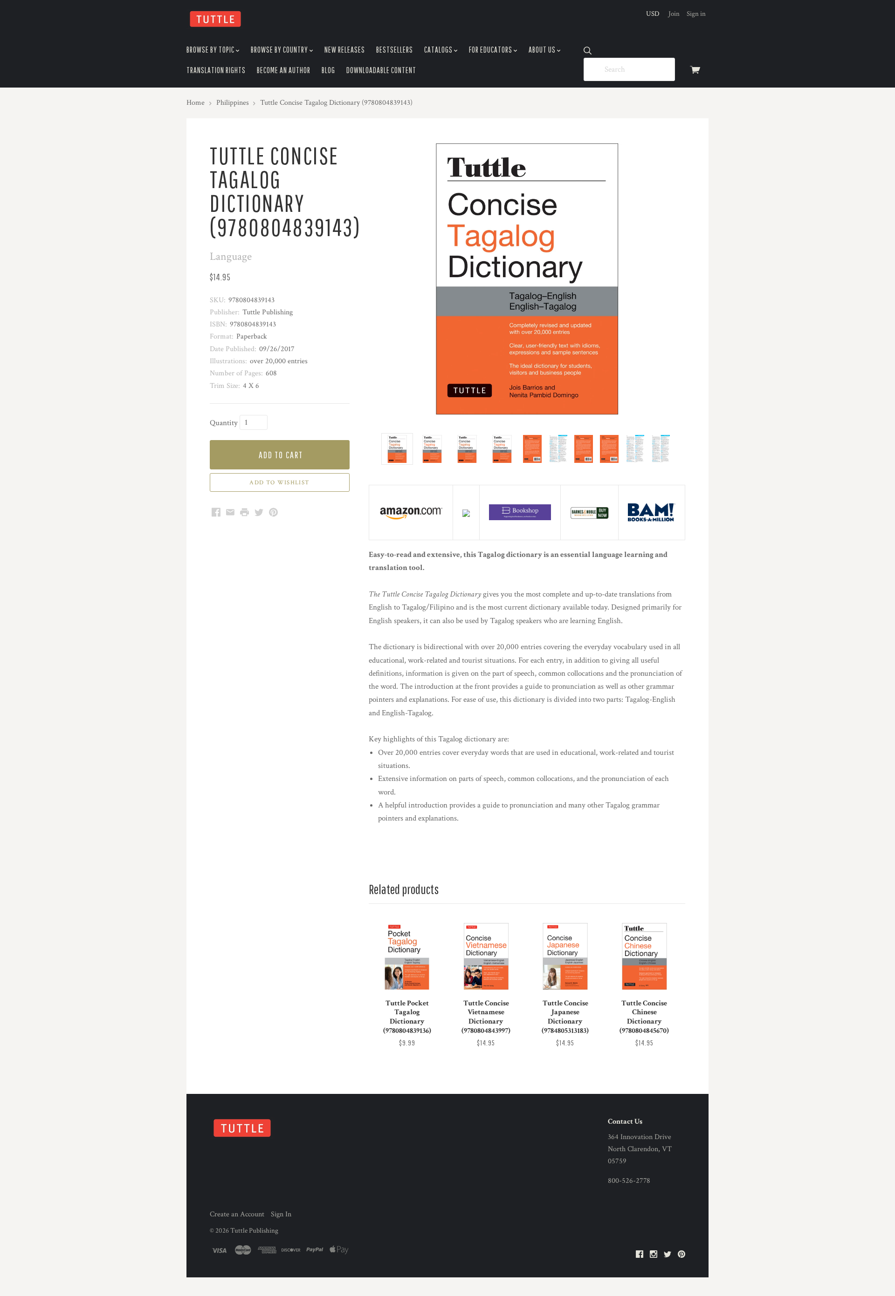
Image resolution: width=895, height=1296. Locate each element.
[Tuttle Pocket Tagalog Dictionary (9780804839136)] (407, 956)
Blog (328, 70)
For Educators (491, 49)
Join (674, 13)
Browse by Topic (211, 49)
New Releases (344, 49)
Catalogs (439, 49)
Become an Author (283, 70)
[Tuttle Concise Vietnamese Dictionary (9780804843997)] (486, 956)
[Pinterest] (681, 1255)
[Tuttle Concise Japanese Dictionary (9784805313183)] (565, 956)
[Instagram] (653, 1255)
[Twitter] (667, 1255)
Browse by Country (280, 49)
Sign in (696, 13)
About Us (543, 49)
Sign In (281, 1214)
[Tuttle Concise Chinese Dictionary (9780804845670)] (644, 956)
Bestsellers (394, 49)
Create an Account (237, 1214)
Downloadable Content (381, 70)
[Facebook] (639, 1255)
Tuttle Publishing (254, 1230)
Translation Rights (216, 70)
